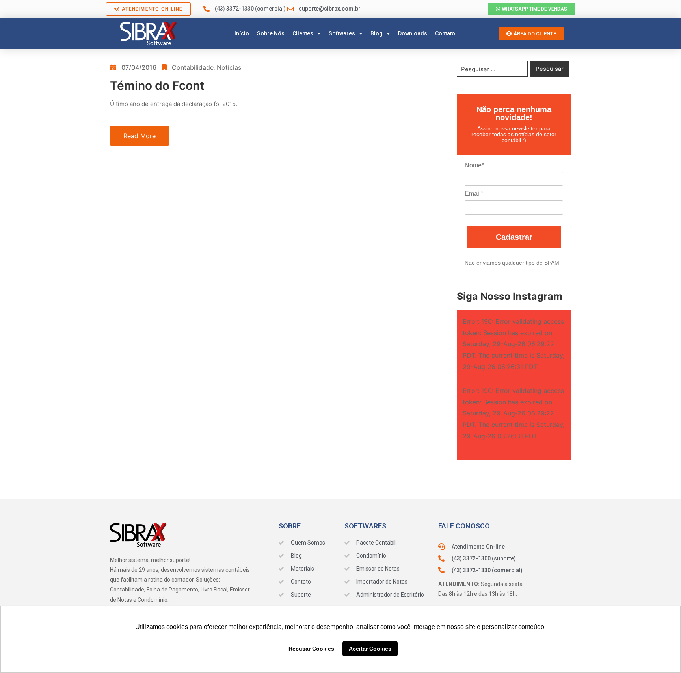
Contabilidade (193, 67)
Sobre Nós (271, 33)
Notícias (229, 67)
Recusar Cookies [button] (311, 648)
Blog (376, 33)
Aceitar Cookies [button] (370, 648)
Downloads (412, 33)
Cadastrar (514, 237)
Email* (474, 193)
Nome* (474, 165)
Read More (139, 136)
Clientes (302, 33)
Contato (445, 33)
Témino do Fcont (157, 85)
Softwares (342, 33)
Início (241, 33)
